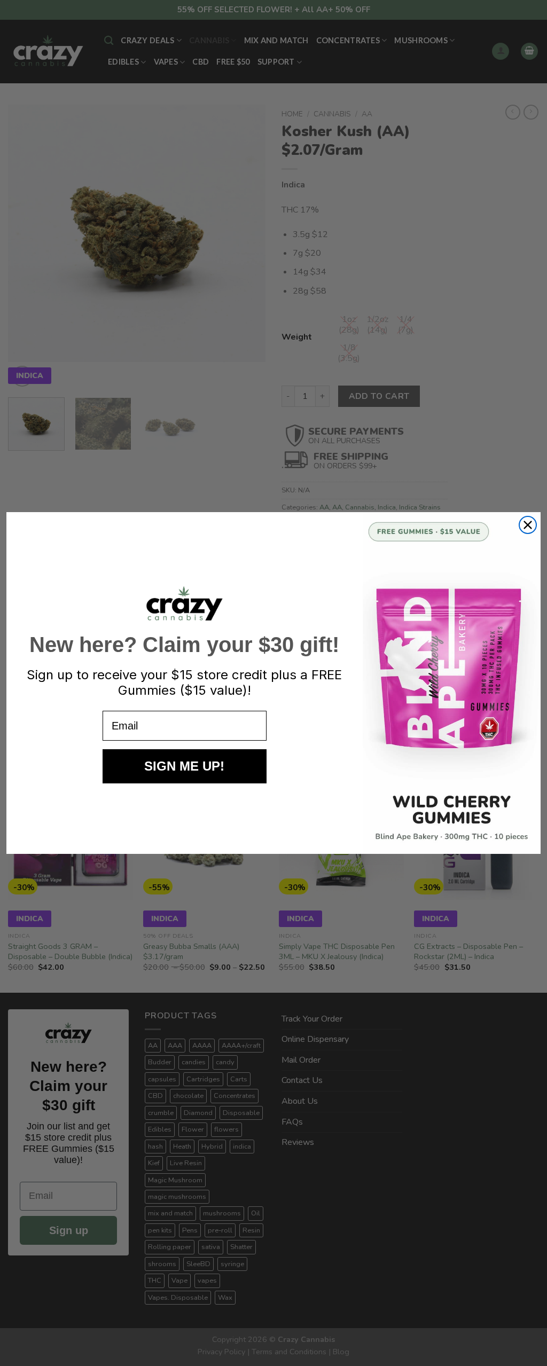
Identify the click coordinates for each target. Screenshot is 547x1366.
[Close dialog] (527, 524)
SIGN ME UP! (184, 766)
